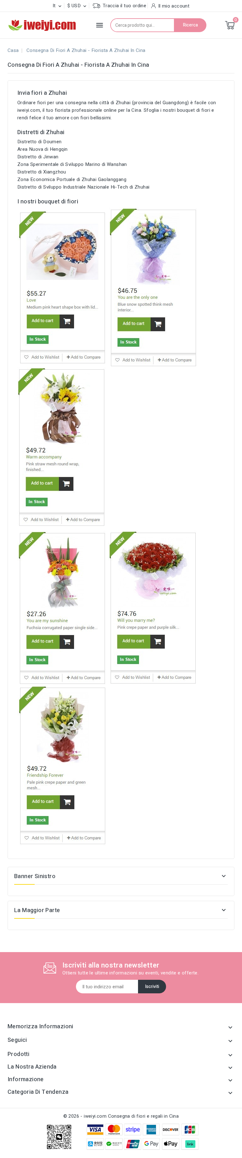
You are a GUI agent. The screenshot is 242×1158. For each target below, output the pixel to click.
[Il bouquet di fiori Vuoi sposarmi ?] (153, 607)
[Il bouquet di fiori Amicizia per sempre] (62, 765)
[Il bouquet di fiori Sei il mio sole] (62, 607)
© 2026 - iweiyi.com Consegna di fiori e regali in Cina (121, 1116)
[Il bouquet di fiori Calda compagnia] (61, 447)
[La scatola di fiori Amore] (62, 287)
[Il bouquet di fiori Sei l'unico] (154, 287)
